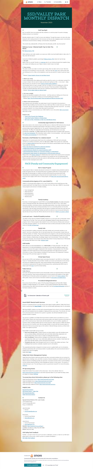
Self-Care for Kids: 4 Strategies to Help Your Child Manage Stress (40, 119)
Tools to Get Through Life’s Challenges (34, 116)
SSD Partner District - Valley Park (30, 391)
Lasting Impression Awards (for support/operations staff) (37, 150)
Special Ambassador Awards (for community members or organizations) (40, 151)
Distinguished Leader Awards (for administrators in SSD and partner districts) (41, 153)
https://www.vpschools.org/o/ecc (47, 384)
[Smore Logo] (29, 2)
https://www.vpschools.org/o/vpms (43, 381)
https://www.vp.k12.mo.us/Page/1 (35, 426)
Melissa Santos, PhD (29, 51)
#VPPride (35, 374)
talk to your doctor (64, 109)
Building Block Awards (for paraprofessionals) (34, 148)
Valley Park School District (29, 394)
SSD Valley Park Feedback (29, 438)
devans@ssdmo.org (29, 418)
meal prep (43, 62)
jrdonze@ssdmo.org (29, 424)
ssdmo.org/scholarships (31, 134)
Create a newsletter (32, 465)
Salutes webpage (35, 154)
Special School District (28, 389)
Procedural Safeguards (58, 286)
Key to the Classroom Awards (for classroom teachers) (36, 146)
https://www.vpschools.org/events (31, 372)
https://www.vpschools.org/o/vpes (45, 379)
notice (58, 277)
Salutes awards (31, 143)
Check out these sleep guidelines (49, 83)
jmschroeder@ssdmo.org (31, 411)
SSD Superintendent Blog (28, 393)
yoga (56, 70)
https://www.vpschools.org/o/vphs (42, 382)
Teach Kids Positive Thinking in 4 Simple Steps (36, 118)
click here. (25, 365)
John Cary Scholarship (29, 133)
